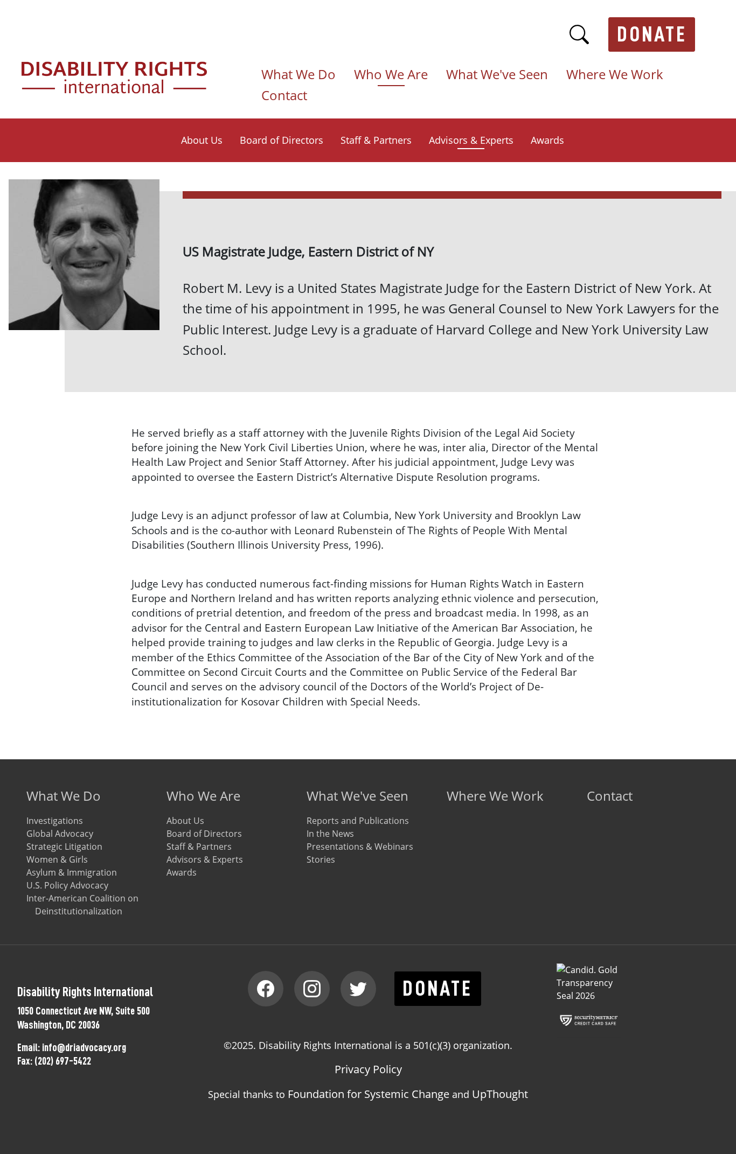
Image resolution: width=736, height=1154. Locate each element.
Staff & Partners (376, 140)
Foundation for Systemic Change (368, 1094)
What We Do (63, 796)
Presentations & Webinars (360, 846)
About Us (202, 140)
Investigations (54, 821)
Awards (547, 140)
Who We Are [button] (391, 75)
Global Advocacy (59, 834)
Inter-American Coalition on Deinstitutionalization (82, 904)
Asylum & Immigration (71, 872)
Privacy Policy (368, 1069)
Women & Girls (57, 859)
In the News (330, 834)
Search (579, 34)
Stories (321, 859)
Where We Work (614, 75)
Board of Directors (281, 140)
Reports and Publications (358, 821)
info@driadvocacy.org (84, 1047)
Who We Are (203, 796)
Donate (652, 34)
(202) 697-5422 (62, 1060)
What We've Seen (357, 796)
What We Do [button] (298, 75)
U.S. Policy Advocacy (67, 885)
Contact (284, 96)
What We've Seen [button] (497, 75)
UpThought (500, 1094)
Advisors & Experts (471, 140)
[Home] (119, 68)
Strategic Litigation (64, 846)
